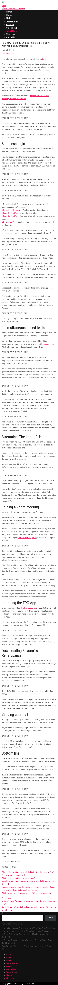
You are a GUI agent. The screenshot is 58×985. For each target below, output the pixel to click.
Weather (10, 24)
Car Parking (11, 28)
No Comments (8, 53)
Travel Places (12, 21)
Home (9, 12)
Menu (4, 5)
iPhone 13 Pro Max (10, 216)
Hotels (9, 15)
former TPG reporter (27, 537)
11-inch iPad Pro (9, 222)
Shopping (10, 34)
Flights (9, 18)
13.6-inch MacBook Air (11, 210)
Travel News (11, 31)
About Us (10, 37)
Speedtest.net (47, 344)
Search (4, 913)
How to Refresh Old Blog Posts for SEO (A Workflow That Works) (29, 928)
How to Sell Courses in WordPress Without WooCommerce (26, 931)
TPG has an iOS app (28, 608)
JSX (43, 59)
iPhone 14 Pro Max (10, 213)
